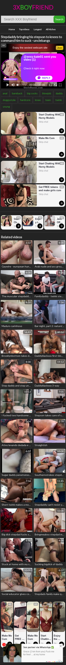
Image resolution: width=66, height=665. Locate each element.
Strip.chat (43, 122)
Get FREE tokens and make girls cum (50, 189)
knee (38, 99)
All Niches (51, 29)
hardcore (25, 99)
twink (58, 99)
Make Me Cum (47, 138)
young (6, 106)
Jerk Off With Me (60, 221)
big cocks (32, 93)
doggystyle (9, 99)
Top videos (24, 29)
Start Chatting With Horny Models (50, 116)
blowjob (46, 93)
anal (5, 93)
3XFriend (33, 7)
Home (12, 29)
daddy (59, 93)
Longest (38, 29)
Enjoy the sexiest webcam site (30, 47)
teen (48, 99)
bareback (17, 93)
